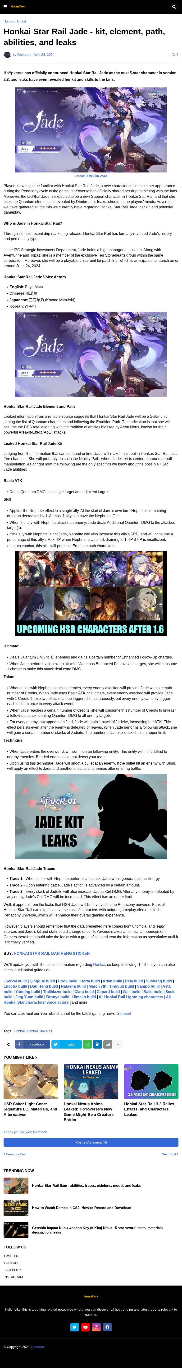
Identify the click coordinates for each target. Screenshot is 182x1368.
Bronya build (57, 997)
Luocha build (15, 986)
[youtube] (85, 1327)
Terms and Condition (54, 1359)
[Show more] (118, 1044)
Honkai (20, 21)
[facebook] (107, 1327)
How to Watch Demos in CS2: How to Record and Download (81, 1208)
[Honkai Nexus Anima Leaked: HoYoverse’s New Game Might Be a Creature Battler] (91, 1081)
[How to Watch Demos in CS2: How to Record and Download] (16, 1208)
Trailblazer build (57, 992)
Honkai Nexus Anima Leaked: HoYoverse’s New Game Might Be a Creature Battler (89, 1112)
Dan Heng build (44, 986)
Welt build (132, 992)
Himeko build (84, 997)
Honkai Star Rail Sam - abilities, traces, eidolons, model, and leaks (86, 1185)
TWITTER (11, 1256)
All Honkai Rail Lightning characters (131, 997)
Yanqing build (27, 992)
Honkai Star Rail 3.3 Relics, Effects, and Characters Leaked (149, 1109)
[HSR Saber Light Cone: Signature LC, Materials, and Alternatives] (31, 1081)
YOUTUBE (11, 1263)
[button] (5, 7)
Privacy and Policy (109, 1359)
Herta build (90, 981)
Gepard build (108, 992)
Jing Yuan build (29, 997)
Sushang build (159, 981)
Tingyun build (121, 986)
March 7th (97, 986)
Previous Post (16, 1154)
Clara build (84, 992)
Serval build (16, 981)
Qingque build (42, 981)
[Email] (107, 1044)
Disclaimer (83, 1359)
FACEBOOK (13, 1270)
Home (8, 21)
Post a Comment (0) (91, 1142)
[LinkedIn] (97, 1044)
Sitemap (155, 1359)
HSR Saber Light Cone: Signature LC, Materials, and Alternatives (30, 1109)
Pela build (134, 981)
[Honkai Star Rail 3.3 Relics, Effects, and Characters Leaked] (151, 1081)
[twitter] (74, 1327)
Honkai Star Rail (39, 1031)
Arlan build (112, 981)
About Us (28, 1359)
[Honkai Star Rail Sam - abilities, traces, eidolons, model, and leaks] (16, 1186)
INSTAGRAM (13, 1277)
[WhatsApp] (87, 1044)
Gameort (124, 1013)
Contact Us (135, 1359)
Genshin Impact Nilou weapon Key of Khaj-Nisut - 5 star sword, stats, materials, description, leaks (98, 1230)
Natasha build (73, 986)
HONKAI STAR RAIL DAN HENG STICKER (52, 953)
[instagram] (96, 1327)
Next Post (169, 1154)
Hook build (67, 981)
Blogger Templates (100, 1351)
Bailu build (153, 992)
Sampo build (148, 986)
